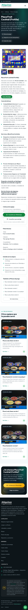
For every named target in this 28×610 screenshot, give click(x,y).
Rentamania (13, 584)
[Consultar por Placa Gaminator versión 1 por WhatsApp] (24, 456)
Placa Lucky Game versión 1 (10, 411)
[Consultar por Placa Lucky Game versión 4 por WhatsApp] (24, 351)
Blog (2, 560)
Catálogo (7, 11)
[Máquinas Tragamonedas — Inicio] (6, 5)
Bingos (3, 531)
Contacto (3, 557)
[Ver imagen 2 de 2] (11, 72)
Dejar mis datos (14, 490)
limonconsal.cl (17, 604)
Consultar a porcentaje (15, 219)
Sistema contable (5, 554)
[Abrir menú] (25, 5)
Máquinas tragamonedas (7, 521)
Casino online (4, 547)
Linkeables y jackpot (6, 528)
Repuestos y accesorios (7, 538)
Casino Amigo (4, 551)
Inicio (2, 11)
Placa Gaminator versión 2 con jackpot (14, 377)
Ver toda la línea (14, 299)
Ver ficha (5, 351)
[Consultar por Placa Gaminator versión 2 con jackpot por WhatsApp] (24, 386)
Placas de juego (14, 11)
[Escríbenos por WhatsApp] (25, 607)
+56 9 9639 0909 (7, 1)
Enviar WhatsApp (7, 96)
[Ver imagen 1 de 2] (4, 72)
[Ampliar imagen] (24, 65)
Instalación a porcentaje (7, 544)
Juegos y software (5, 525)
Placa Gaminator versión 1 (10, 446)
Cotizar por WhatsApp (15, 485)
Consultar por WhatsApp (15, 214)
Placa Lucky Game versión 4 (11, 340)
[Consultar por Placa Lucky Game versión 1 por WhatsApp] (24, 420)
